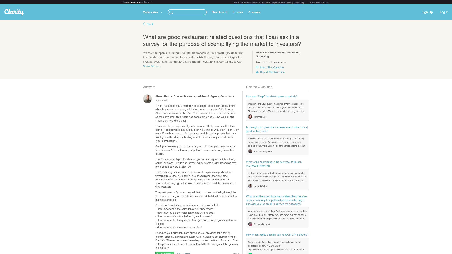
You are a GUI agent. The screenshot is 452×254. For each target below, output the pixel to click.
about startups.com (319, 2)
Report (272, 72)
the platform (136, 1)
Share (272, 67)
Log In (444, 12)
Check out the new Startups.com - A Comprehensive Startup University (268, 2)
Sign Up (427, 12)
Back (150, 24)
